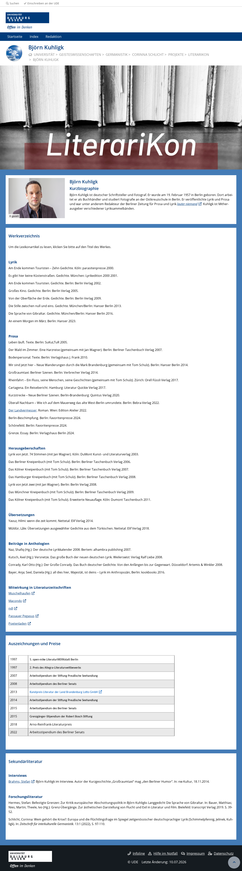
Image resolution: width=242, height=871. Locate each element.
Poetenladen (18, 623)
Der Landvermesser (23, 410)
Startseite (14, 36)
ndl (11, 608)
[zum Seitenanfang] (234, 862)
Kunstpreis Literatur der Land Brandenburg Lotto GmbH (64, 692)
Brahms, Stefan (19, 781)
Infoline (139, 853)
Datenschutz (223, 853)
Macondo (15, 601)
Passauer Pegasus (21, 616)
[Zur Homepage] (27, 21)
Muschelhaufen (19, 593)
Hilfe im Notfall (166, 853)
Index (34, 36)
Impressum (196, 853)
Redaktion (53, 36)
